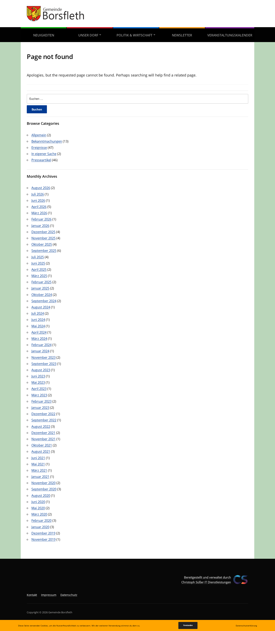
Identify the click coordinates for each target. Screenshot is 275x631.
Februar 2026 (41, 219)
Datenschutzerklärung (246, 625)
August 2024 (40, 307)
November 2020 (43, 483)
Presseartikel (41, 160)
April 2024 (39, 332)
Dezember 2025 (43, 232)
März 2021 (39, 470)
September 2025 (43, 250)
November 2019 (43, 539)
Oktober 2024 (41, 294)
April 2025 (39, 269)
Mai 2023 (38, 382)
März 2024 (39, 338)
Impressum (48, 595)
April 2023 (39, 388)
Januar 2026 (40, 225)
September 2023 (43, 363)
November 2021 (43, 439)
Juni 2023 (38, 376)
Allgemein (38, 135)
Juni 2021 (38, 458)
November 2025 (43, 238)
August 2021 (40, 451)
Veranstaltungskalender (229, 35)
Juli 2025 (37, 257)
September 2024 (43, 301)
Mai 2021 (38, 464)
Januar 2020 (40, 527)
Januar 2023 (40, 407)
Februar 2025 (41, 282)
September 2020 (43, 489)
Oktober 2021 (41, 445)
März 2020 (39, 514)
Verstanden (188, 625)
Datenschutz (68, 595)
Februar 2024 (41, 345)
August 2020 (40, 495)
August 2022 (40, 426)
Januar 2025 (40, 288)
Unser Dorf (88, 35)
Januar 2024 (40, 351)
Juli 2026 (37, 194)
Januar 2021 (40, 476)
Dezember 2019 (43, 533)
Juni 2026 (38, 200)
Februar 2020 (41, 520)
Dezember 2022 (43, 414)
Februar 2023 (41, 401)
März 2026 (39, 213)
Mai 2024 (38, 326)
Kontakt (32, 595)
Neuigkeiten (43, 35)
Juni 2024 (38, 319)
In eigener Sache (43, 154)
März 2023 (39, 395)
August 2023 (40, 370)
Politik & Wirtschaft (134, 35)
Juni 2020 (38, 502)
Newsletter (182, 35)
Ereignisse (39, 147)
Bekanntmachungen (46, 141)
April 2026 (39, 206)
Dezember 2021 (43, 433)
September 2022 (43, 420)
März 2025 (39, 276)
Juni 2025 (38, 263)
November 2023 (43, 357)
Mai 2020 (38, 508)
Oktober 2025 (41, 244)
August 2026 (40, 188)
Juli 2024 (37, 313)
